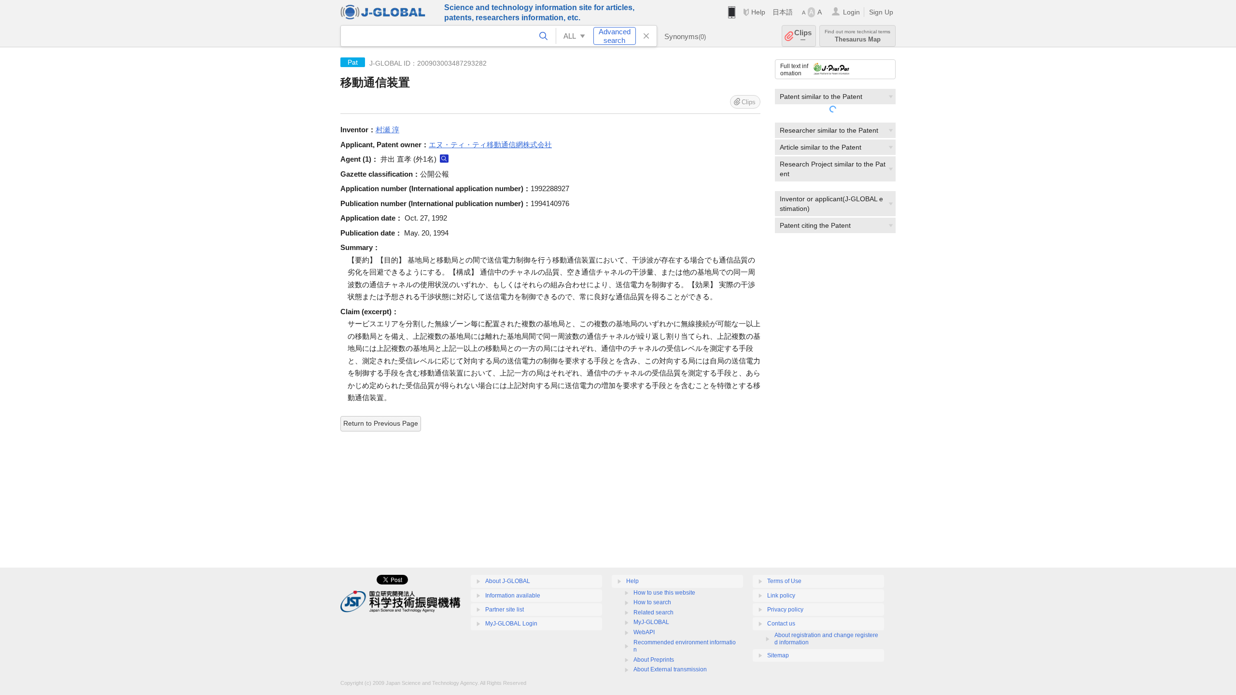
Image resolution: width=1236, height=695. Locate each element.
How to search (652, 602)
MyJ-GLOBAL (651, 622)
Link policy (781, 595)
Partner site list (504, 609)
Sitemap (778, 655)
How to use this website (664, 592)
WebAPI (644, 632)
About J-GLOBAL (507, 581)
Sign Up (881, 12)
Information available (512, 595)
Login (851, 12)
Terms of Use (784, 581)
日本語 (782, 12)
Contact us (781, 623)
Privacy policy (785, 609)
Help (758, 12)
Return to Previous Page (380, 423)
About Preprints (653, 659)
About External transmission (670, 669)
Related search (653, 612)
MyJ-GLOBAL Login (511, 623)
